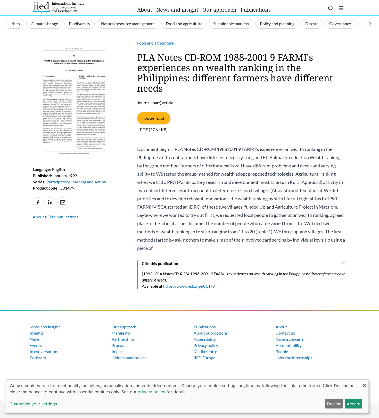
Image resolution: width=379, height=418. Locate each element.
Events (36, 345)
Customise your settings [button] (33, 403)
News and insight (177, 9)
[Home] (58, 7)
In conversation (43, 351)
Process (119, 345)
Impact (118, 351)
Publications (256, 9)
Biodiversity (79, 23)
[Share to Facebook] (38, 202)
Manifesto (121, 332)
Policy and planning (277, 23)
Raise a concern (289, 339)
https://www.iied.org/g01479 (189, 286)
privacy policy (151, 391)
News (35, 339)
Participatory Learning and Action (76, 181)
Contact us (285, 332)
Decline (334, 403)
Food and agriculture (184, 23)
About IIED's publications (55, 216)
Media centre (205, 351)
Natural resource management (128, 23)
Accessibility (205, 339)
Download (153, 118)
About (144, 9)
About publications (211, 332)
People (282, 351)
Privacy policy (206, 345)
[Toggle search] (331, 8)
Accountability (289, 345)
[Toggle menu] (341, 8)
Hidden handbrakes (129, 357)
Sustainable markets (231, 23)
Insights (37, 332)
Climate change (44, 23)
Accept (354, 403)
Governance (340, 23)
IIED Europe (204, 357)
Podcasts (38, 357)
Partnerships (123, 339)
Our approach (219, 9)
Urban (14, 23)
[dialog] (187, 396)
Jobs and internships (294, 357)
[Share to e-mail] (62, 202)
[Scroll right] (370, 24)
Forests (311, 23)
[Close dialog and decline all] (364, 383)
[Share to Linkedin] (50, 202)
